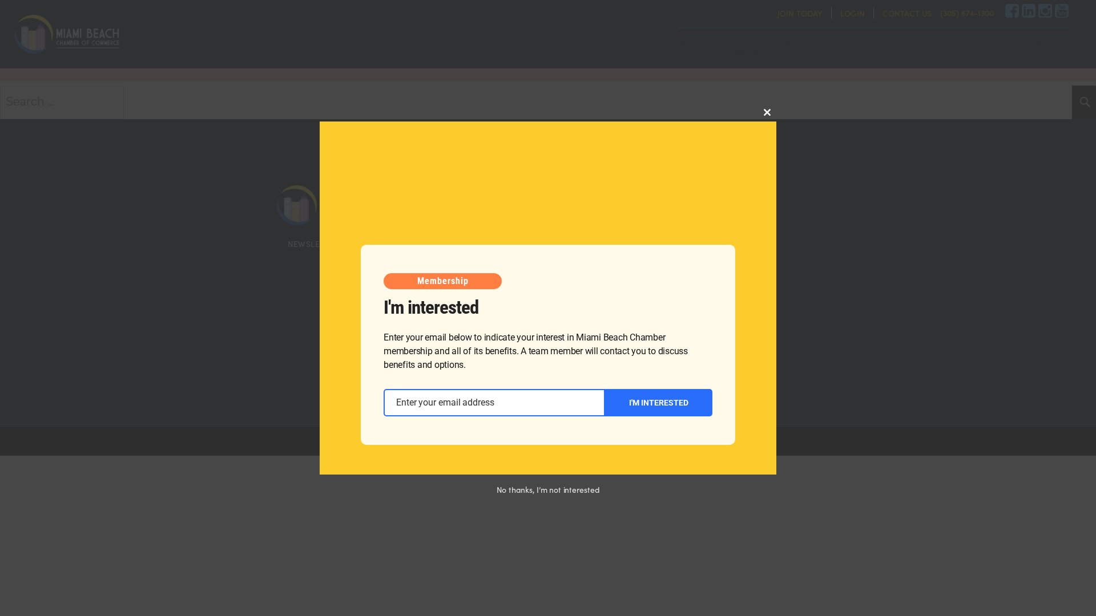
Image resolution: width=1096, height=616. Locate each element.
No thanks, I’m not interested (548, 489)
